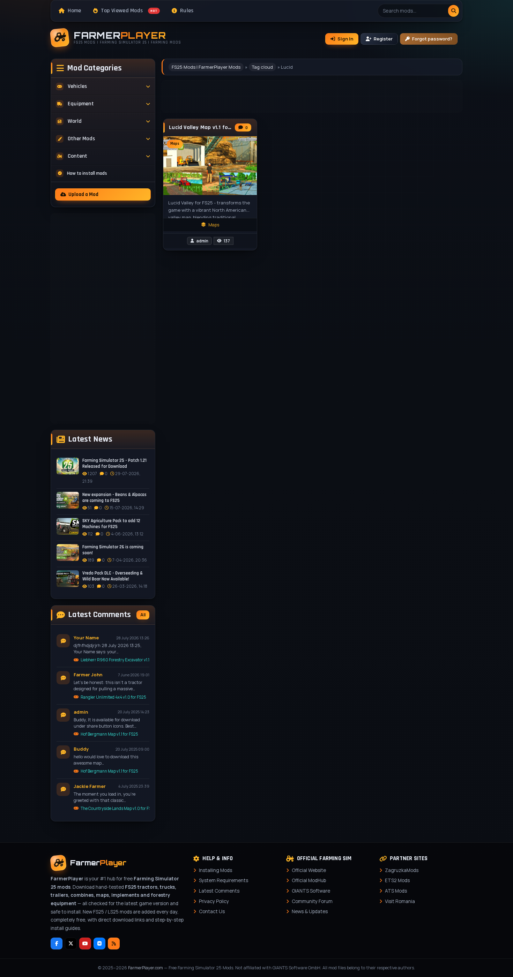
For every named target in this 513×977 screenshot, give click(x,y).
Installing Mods (215, 870)
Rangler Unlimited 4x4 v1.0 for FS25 (113, 697)
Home (74, 10)
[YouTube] (85, 943)
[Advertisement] (103, 318)
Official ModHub (309, 880)
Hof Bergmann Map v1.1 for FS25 (109, 734)
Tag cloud (262, 67)
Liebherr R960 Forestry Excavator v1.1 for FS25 (115, 659)
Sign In (345, 39)
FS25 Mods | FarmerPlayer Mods (206, 67)
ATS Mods (396, 891)
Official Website (309, 870)
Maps (213, 225)
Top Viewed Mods (129, 10)
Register (383, 39)
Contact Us (212, 911)
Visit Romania (400, 901)
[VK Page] (99, 943)
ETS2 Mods (397, 880)
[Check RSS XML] (114, 943)
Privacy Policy (214, 901)
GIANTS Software (311, 891)
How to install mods (87, 173)
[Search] (453, 11)
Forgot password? (432, 39)
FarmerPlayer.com (145, 968)
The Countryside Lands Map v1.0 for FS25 (115, 808)
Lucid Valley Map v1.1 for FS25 (200, 127)
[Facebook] (56, 943)
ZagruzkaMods (401, 870)
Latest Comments (219, 891)
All (143, 615)
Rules (187, 10)
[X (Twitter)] (71, 943)
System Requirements (223, 880)
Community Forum (312, 901)
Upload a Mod (83, 194)
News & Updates (310, 911)
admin (202, 241)
